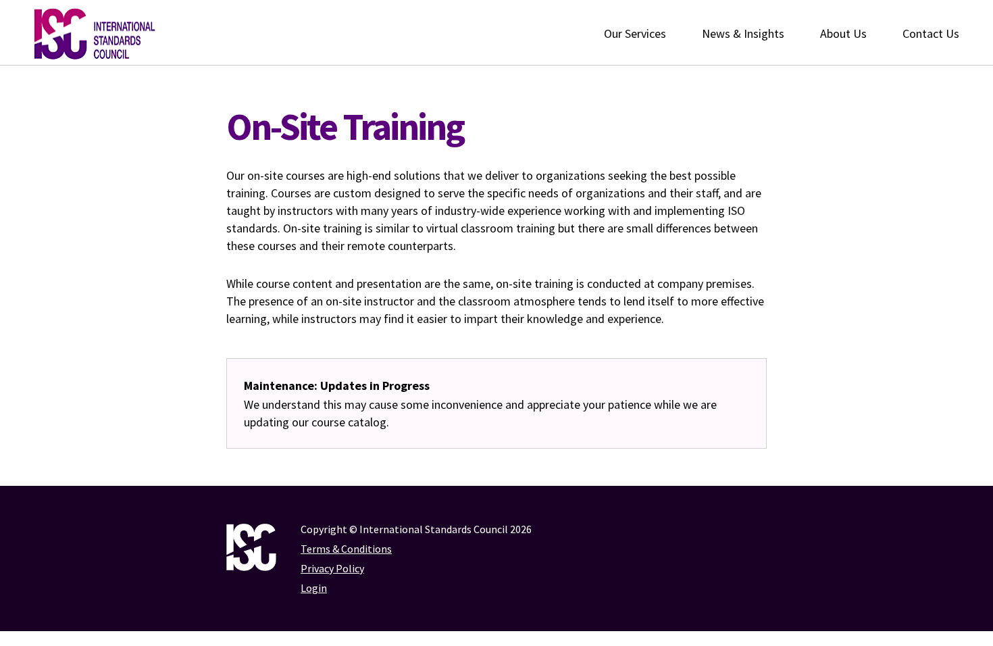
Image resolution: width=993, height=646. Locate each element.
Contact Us (930, 33)
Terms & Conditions (346, 548)
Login (314, 588)
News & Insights (743, 33)
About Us (843, 33)
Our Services (635, 33)
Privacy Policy (332, 568)
